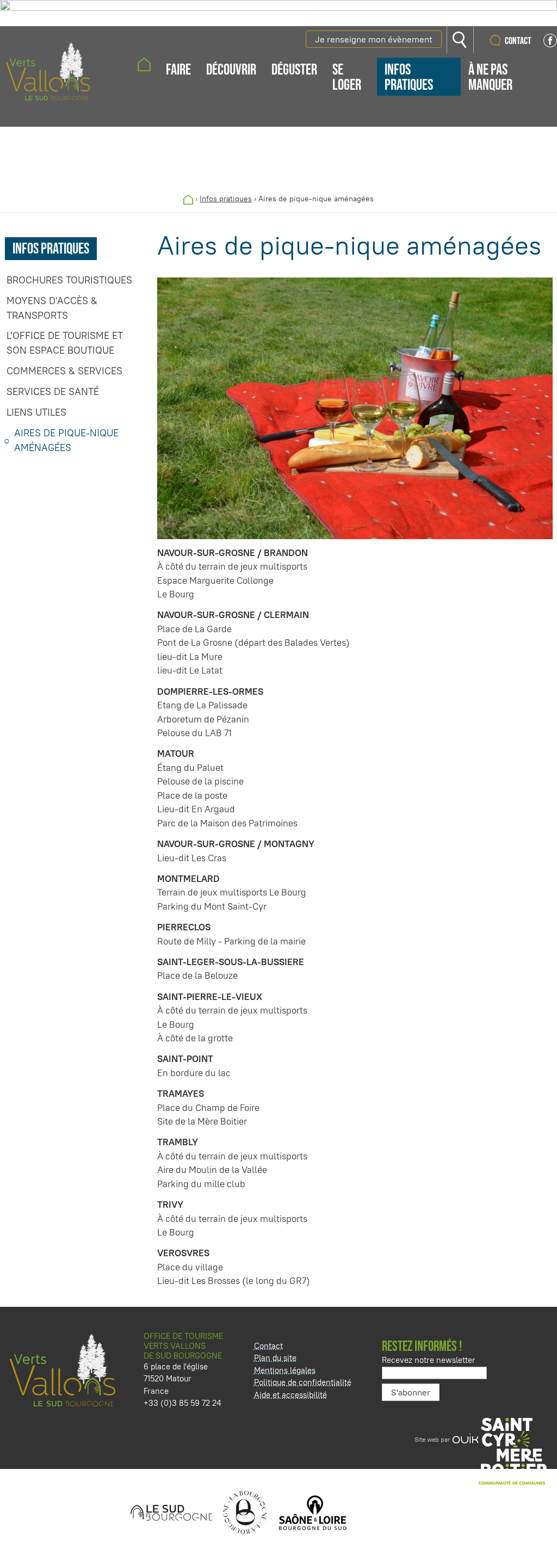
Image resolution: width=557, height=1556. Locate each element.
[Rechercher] (460, 39)
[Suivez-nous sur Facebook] (550, 44)
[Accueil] (188, 198)
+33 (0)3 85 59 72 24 (182, 1403)
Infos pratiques (226, 198)
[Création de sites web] (465, 1439)
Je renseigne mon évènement (373, 39)
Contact (518, 41)
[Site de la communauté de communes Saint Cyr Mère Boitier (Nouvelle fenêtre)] (516, 1452)
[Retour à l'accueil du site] (48, 69)
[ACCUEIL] (144, 66)
